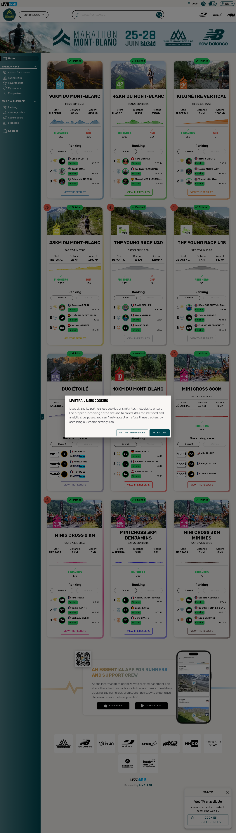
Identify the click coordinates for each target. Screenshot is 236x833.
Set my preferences (132, 432)
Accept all (159, 432)
